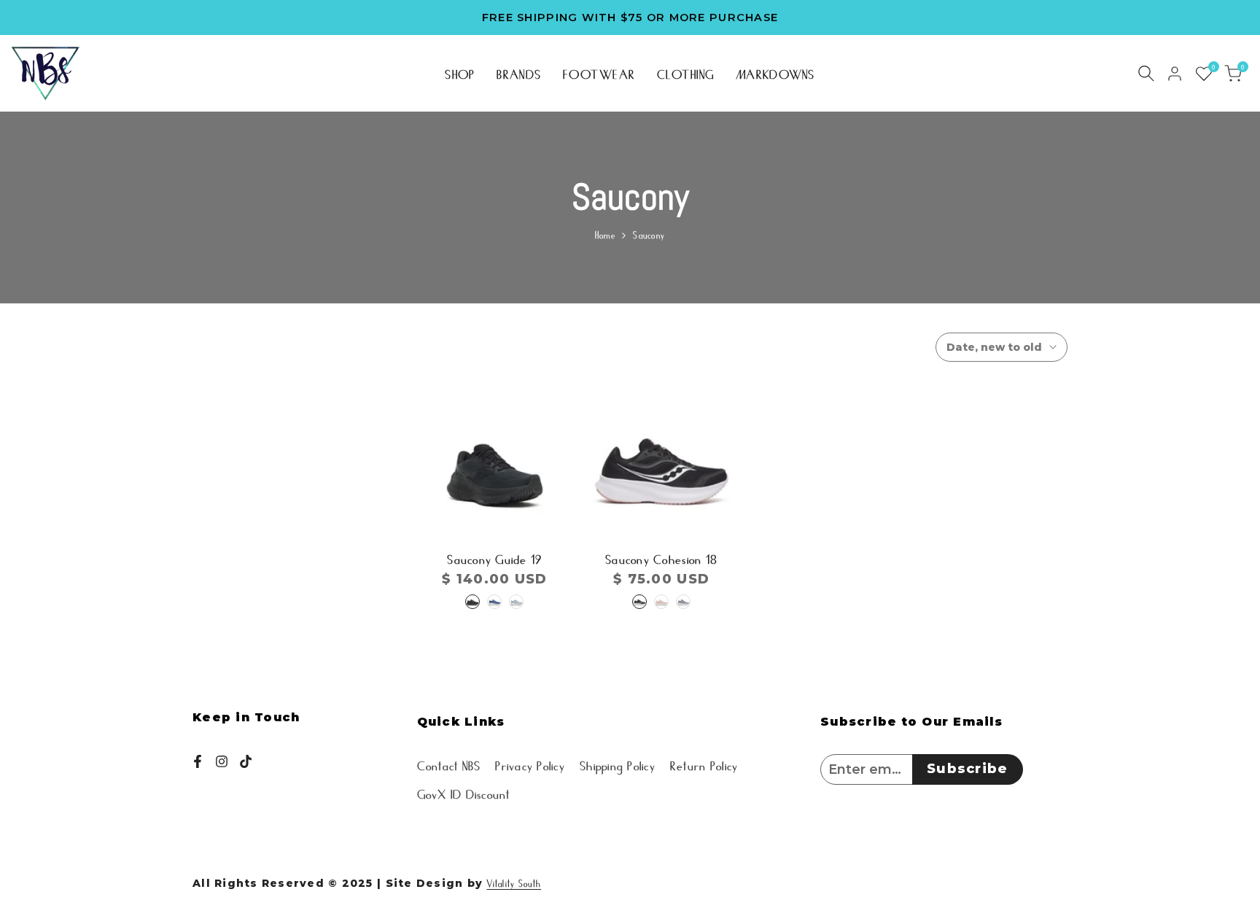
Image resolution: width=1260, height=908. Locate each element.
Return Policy (704, 764)
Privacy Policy (530, 764)
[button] (494, 493)
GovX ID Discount (463, 793)
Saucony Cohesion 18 (661, 558)
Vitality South (513, 883)
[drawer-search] (1146, 73)
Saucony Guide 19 (494, 558)
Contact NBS (449, 764)
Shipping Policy (618, 764)
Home (605, 234)
